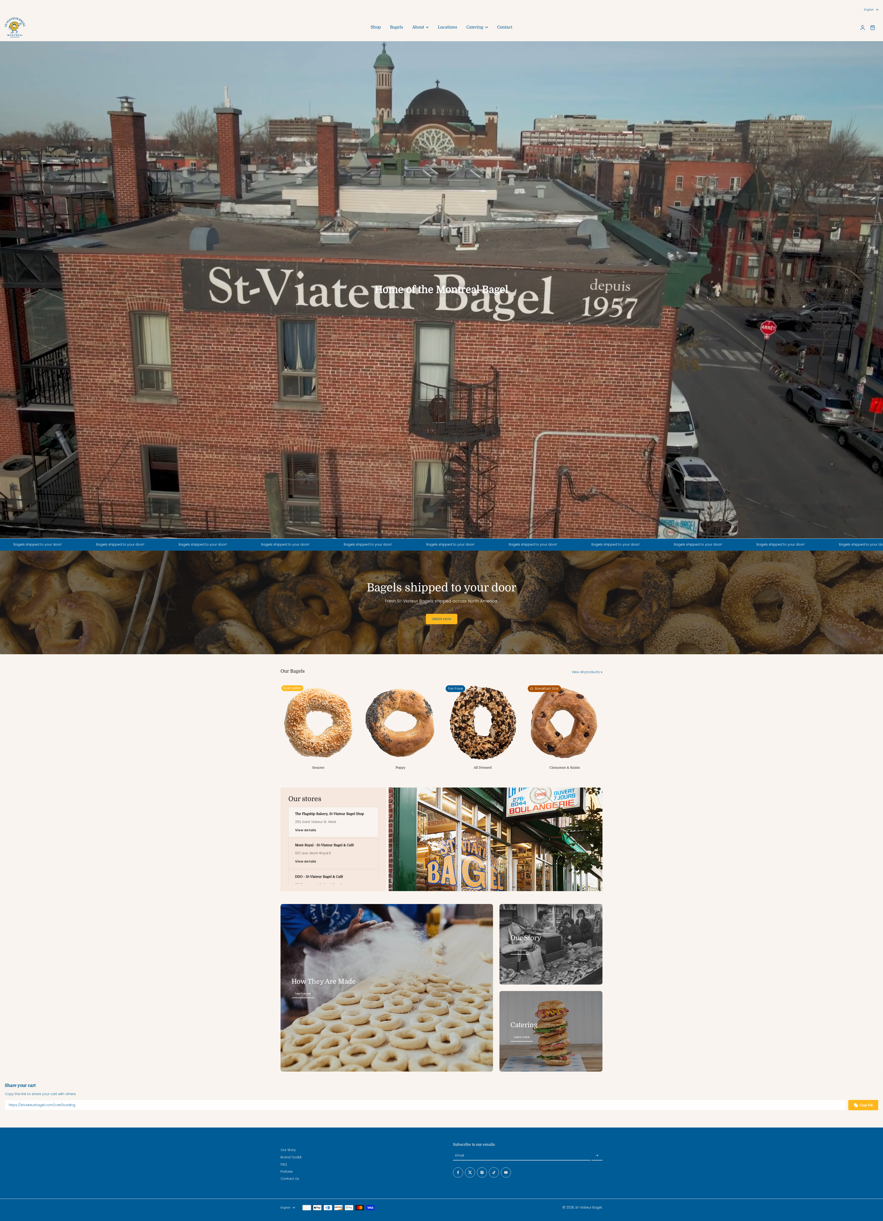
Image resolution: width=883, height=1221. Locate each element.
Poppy (400, 767)
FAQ (284, 1164)
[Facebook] (458, 1172)
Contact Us (290, 1179)
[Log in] (862, 27)
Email (459, 1155)
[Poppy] (400, 722)
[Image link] (550, 944)
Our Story (288, 1150)
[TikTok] (494, 1172)
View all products (586, 672)
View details (305, 830)
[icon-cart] (872, 27)
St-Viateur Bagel (588, 1207)
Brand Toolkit (291, 1157)
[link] (601, 672)
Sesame (318, 767)
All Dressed (483, 767)
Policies (287, 1171)
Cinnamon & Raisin (565, 767)
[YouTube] (506, 1172)
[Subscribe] (596, 1155)
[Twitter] (470, 1172)
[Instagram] (482, 1172)
